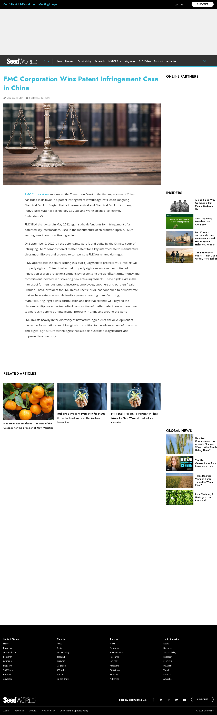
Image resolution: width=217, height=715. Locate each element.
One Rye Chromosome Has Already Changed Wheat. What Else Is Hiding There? (206, 444)
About (6, 710)
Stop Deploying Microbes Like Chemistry (203, 221)
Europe (114, 639)
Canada (61, 639)
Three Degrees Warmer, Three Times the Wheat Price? (204, 480)
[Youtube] (185, 700)
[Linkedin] (177, 700)
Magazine (130, 61)
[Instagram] (169, 700)
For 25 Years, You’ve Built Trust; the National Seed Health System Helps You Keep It (205, 238)
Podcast (158, 61)
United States (11, 639)
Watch (166, 670)
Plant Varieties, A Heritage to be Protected (204, 497)
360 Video (145, 61)
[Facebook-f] (153, 700)
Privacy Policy (48, 710)
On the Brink (62, 679)
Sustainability (84, 61)
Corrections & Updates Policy (74, 710)
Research (100, 61)
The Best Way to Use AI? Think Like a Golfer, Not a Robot (206, 255)
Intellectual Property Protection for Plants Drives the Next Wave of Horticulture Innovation (81, 418)
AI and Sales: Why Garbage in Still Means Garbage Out (205, 204)
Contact (32, 710)
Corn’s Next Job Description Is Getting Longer (30, 4)
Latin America (171, 639)
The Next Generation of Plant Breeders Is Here (205, 463)
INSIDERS (113, 61)
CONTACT (179, 4)
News (59, 61)
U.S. (44, 61)
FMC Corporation (37, 194)
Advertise (171, 61)
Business (69, 61)
